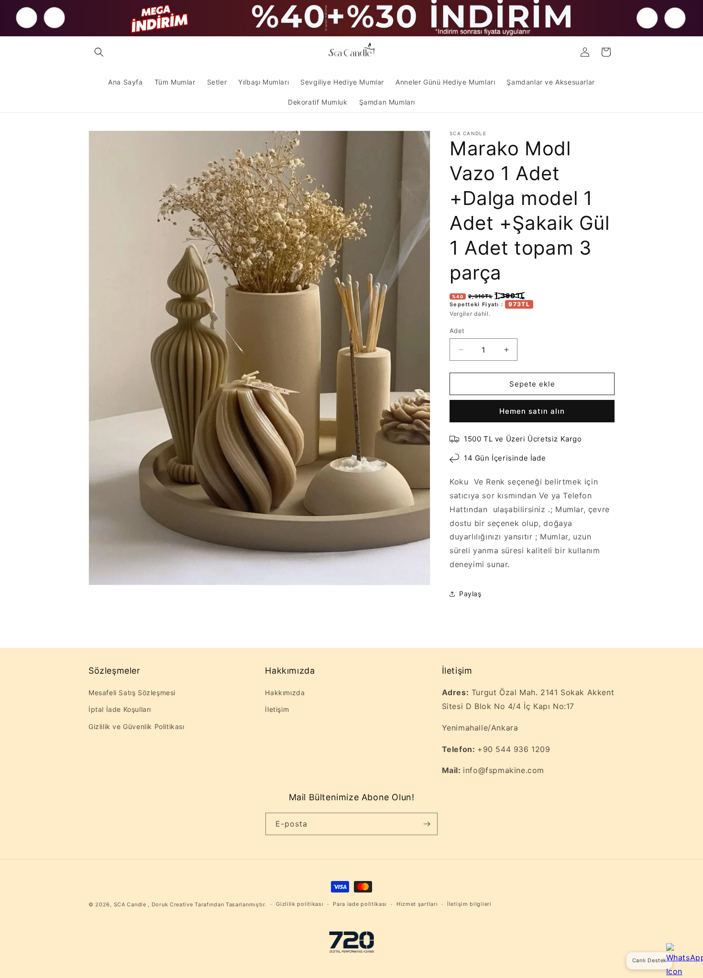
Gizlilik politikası (299, 904)
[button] (99, 52)
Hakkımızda (285, 692)
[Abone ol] (426, 824)
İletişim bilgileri (469, 904)
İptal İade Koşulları (119, 709)
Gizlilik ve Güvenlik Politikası (136, 726)
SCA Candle (130, 904)
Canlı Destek (649, 960)
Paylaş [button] (470, 594)
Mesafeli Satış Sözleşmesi (132, 692)
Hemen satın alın (532, 411)
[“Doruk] (351, 944)
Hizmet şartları (417, 904)
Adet (457, 330)
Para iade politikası (360, 904)
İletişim (277, 709)
